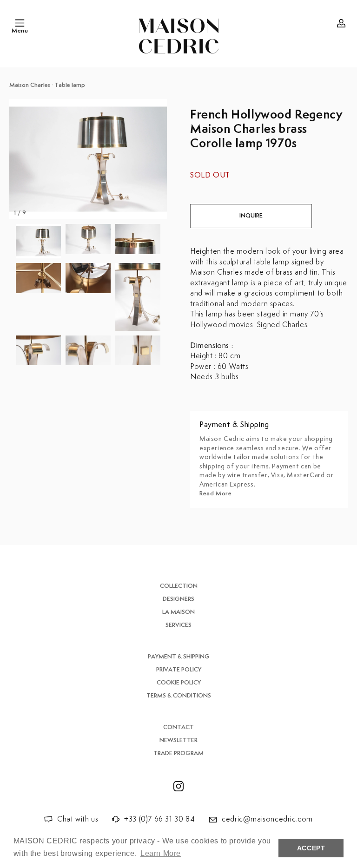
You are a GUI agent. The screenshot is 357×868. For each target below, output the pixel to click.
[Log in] (341, 23)
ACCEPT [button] (311, 848)
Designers (178, 599)
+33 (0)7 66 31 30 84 (159, 819)
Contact (178, 727)
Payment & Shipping (179, 657)
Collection (179, 586)
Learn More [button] (160, 853)
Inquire (251, 216)
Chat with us (77, 819)
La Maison (178, 612)
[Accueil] (178, 36)
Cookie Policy (179, 683)
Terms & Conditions (178, 696)
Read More (215, 494)
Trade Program (178, 753)
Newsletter (178, 740)
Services (178, 625)
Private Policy (178, 670)
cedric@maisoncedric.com (267, 819)
